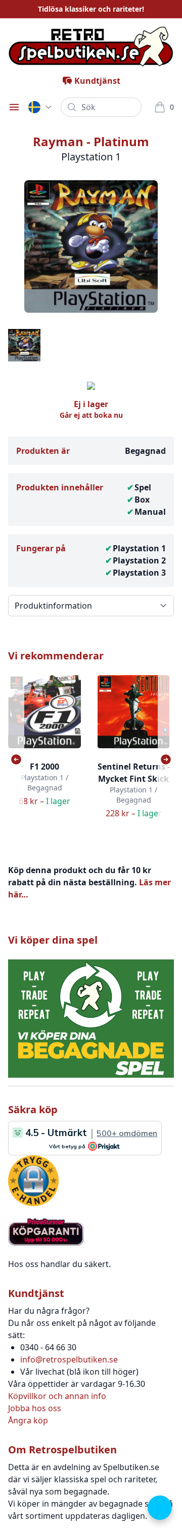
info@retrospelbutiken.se (69, 1359)
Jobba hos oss (34, 1408)
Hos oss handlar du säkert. (59, 1264)
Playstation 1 (139, 548)
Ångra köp (28, 1420)
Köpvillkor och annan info (57, 1396)
